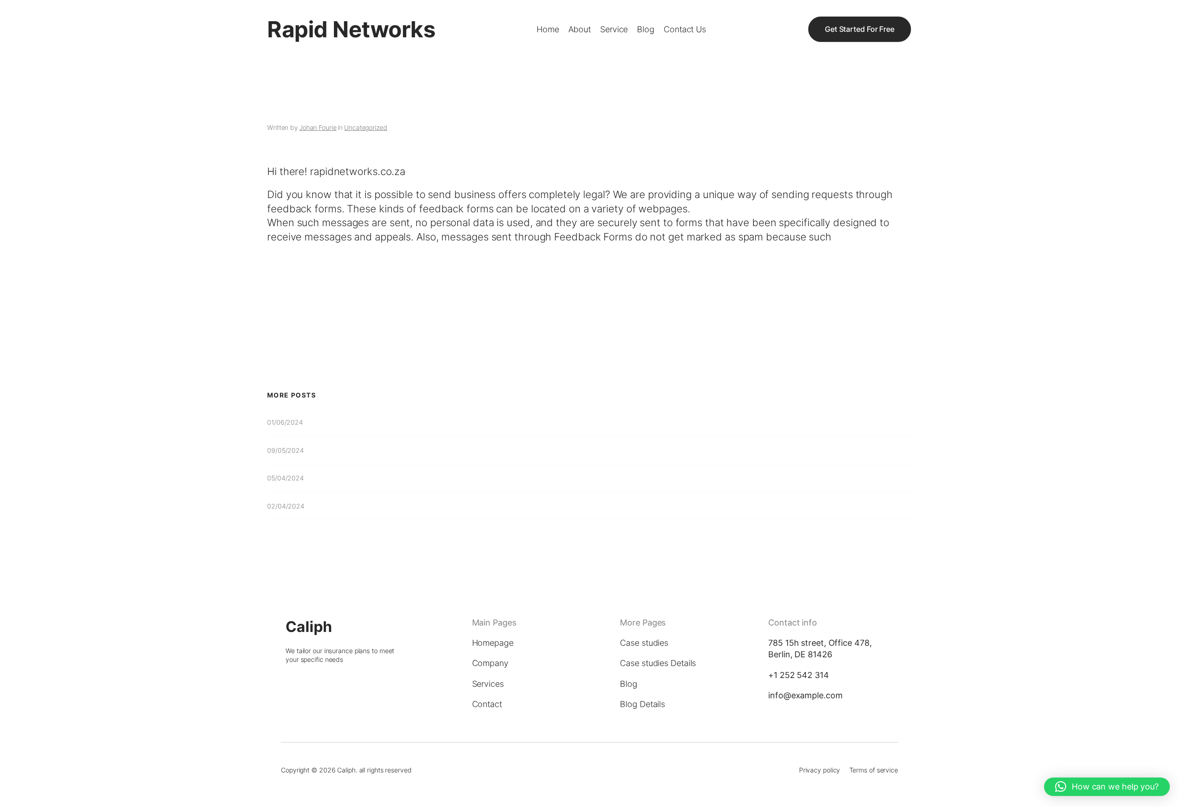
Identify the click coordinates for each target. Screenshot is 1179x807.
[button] (1107, 787)
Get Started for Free (859, 29)
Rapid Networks (351, 29)
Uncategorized (365, 127)
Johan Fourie (318, 127)
